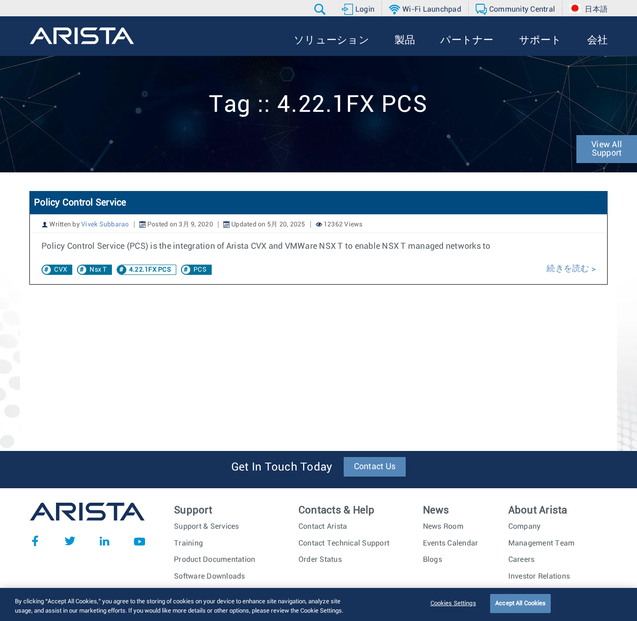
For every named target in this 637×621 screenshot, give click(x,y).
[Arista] (81, 36)
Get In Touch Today (281, 467)
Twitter (70, 540)
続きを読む (569, 269)
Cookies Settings (453, 604)
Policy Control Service (80, 202)
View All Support (606, 149)
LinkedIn (104, 540)
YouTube (139, 540)
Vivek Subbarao (105, 224)
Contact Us (375, 467)
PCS (200, 269)
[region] (318, 604)
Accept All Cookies (520, 604)
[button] (321, 9)
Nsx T (98, 269)
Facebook (35, 540)
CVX (60, 269)
